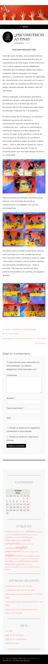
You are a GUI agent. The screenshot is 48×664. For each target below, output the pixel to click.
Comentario (12, 375)
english (21, 547)
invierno (19, 555)
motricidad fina (30, 329)
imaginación (33, 552)
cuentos (26, 540)
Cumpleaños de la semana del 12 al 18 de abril (24, 338)
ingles (10, 555)
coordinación (16, 329)
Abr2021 (7, 38)
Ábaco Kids (17, 658)
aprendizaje (39, 532)
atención (6, 329)
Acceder (9, 631)
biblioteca (29, 535)
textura (37, 567)
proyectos (28, 564)
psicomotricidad (12, 567)
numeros (15, 561)
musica (36, 559)
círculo (24, 544)
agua (23, 532)
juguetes (37, 556)
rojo (20, 567)
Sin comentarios (12, 333)
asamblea (9, 535)
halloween (25, 552)
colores (8, 537)
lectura (7, 559)
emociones (10, 548)
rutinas (25, 567)
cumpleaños (13, 543)
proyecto (34, 561)
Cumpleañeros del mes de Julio (18, 586)
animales (30, 531)
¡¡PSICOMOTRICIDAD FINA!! (29, 37)
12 (7, 35)
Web (9, 418)
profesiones (24, 561)
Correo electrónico (15, 408)
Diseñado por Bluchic (21, 660)
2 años (28, 43)
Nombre (11, 398)
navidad (9, 561)
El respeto (39, 343)
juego (25, 556)
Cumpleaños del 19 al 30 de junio (19, 590)
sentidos (31, 567)
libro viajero (14, 559)
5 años (8, 531)
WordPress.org (12, 643)
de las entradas (14, 635)
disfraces (30, 544)
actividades (16, 532)
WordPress (7, 660)
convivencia (16, 537)
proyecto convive (14, 564)
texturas (8, 569)
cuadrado (19, 540)
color (35, 535)
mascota (29, 559)
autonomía (19, 534)
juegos (31, 555)
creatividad (10, 540)
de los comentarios (16, 639)
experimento (12, 551)
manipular (22, 559)
